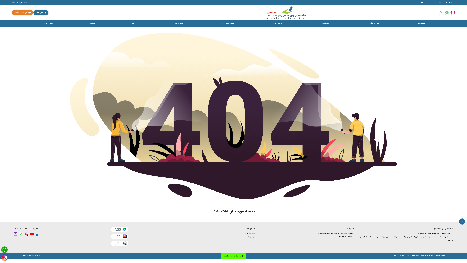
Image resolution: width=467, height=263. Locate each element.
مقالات (92, 23)
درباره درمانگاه (374, 23)
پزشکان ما (278, 23)
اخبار (132, 23)
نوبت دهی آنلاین (250, 233)
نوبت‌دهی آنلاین (41, 12)
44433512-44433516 (346, 237)
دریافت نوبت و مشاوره (232, 255)
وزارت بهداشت (250, 237)
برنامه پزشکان (178, 23)
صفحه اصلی (421, 23)
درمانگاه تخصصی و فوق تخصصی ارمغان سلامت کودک (434, 233)
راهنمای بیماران (228, 23)
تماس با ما (49, 23)
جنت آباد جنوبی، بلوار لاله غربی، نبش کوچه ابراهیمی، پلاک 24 (334, 233)
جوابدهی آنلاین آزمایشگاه (22, 12)
